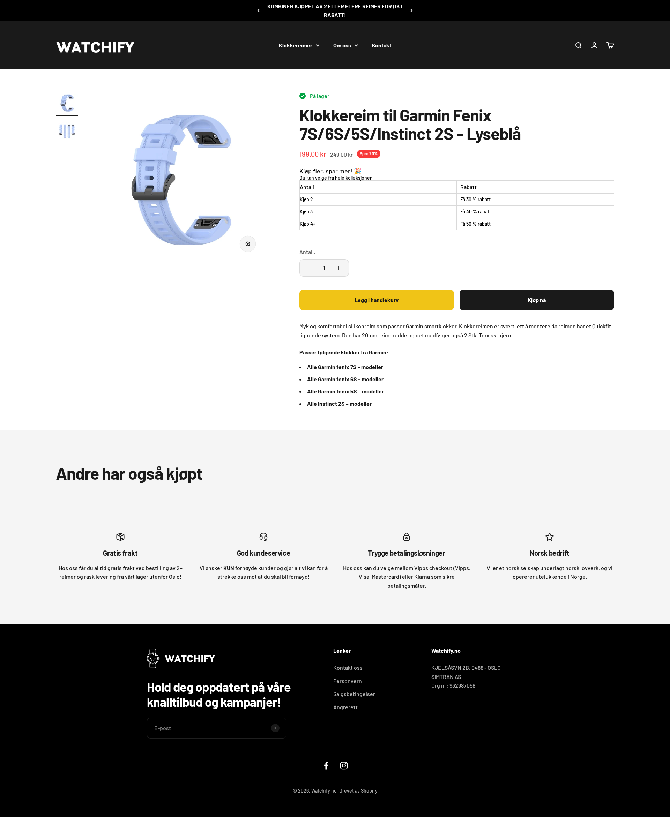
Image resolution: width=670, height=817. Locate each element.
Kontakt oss (348, 667)
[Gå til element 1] (67, 103)
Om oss (342, 45)
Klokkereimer (295, 45)
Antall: (307, 251)
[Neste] (411, 11)
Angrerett (345, 707)
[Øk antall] (338, 268)
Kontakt (382, 45)
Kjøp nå (537, 300)
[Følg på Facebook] (326, 765)
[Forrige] (258, 11)
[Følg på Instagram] (344, 765)
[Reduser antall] (310, 268)
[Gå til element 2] (67, 131)
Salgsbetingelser (354, 693)
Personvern (347, 680)
